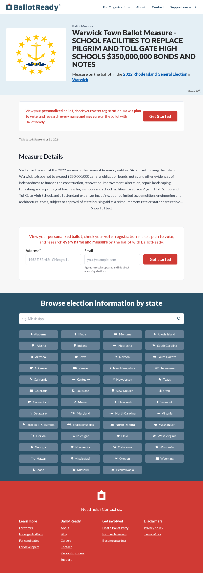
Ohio (122, 436)
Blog (64, 534)
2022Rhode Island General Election (155, 74)
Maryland (80, 413)
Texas (164, 379)
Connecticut (39, 402)
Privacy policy (153, 528)
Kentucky (80, 379)
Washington (164, 424)
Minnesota (80, 447)
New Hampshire (122, 368)
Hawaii (38, 458)
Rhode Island (164, 334)
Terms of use (152, 534)
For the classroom (114, 534)
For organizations (31, 534)
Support (66, 559)
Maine (80, 402)
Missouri (80, 470)
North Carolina (122, 413)
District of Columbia (39, 424)
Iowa (80, 357)
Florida (38, 436)
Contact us (111, 509)
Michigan (80, 436)
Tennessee (164, 368)
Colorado (39, 391)
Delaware (39, 413)
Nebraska (122, 345)
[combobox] (53, 259)
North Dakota (122, 424)
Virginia (164, 413)
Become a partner (114, 540)
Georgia (38, 447)
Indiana (80, 345)
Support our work (183, 7)
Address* (33, 250)
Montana (122, 334)
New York (122, 402)
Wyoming (164, 458)
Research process (72, 553)
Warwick (80, 79)
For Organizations (116, 7)
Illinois (80, 334)
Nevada (122, 357)
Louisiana (80, 391)
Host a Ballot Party (115, 528)
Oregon (122, 458)
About (141, 7)
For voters (26, 528)
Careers (66, 540)
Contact (158, 7)
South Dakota (164, 357)
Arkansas (38, 368)
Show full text (101, 208)
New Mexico (122, 391)
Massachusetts (80, 424)
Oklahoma (122, 447)
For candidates (29, 540)
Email (88, 250)
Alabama (38, 334)
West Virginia (164, 436)
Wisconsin (164, 447)
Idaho (38, 470)
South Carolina (164, 345)
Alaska (38, 345)
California (38, 379)
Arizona (38, 357)
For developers (29, 547)
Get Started (160, 116)
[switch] (194, 91)
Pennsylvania (122, 470)
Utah (164, 391)
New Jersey (122, 379)
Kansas (80, 368)
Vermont (164, 402)
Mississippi (80, 458)
